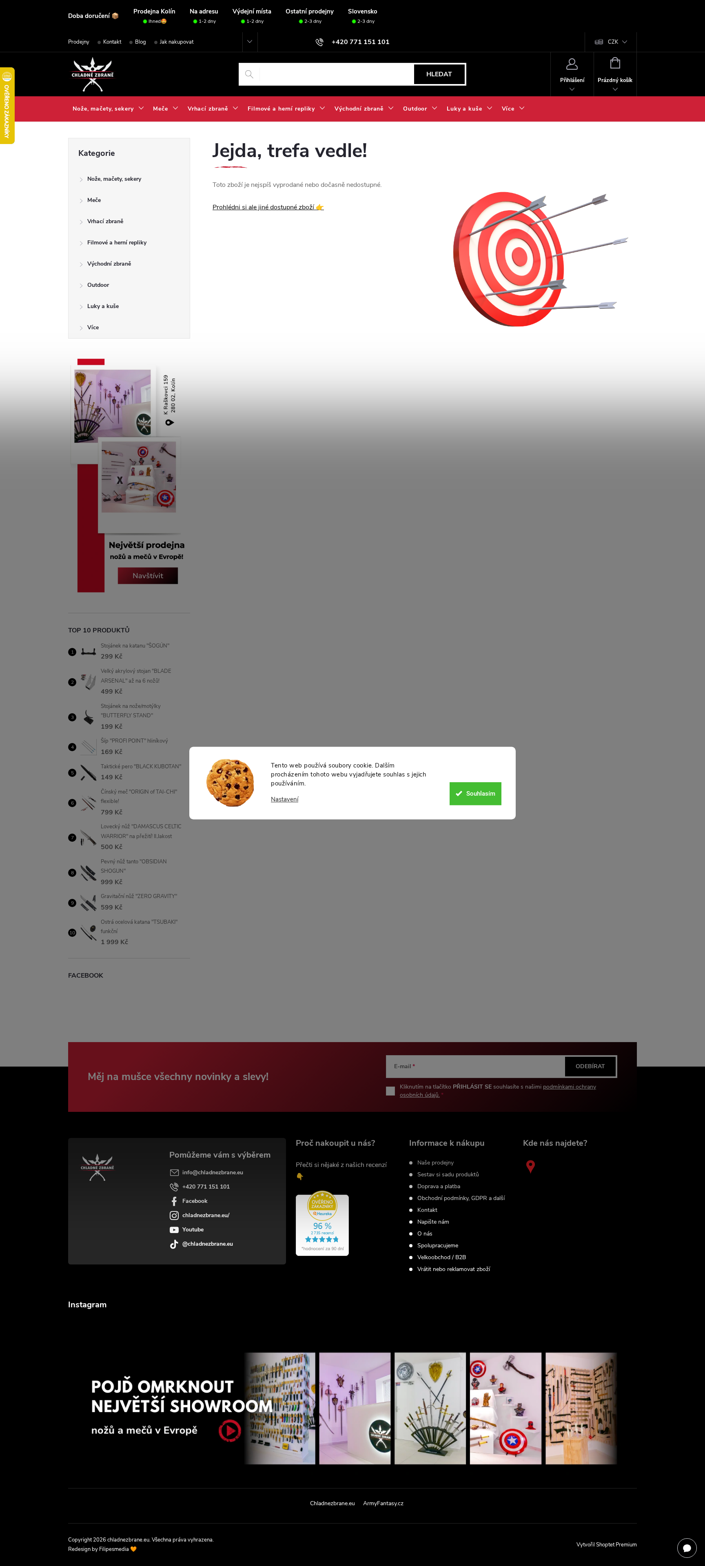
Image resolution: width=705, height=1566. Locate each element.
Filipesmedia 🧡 (118, 1549)
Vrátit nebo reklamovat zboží (453, 1269)
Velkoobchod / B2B (441, 1257)
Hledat (439, 74)
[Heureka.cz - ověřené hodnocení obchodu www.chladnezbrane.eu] (322, 1223)
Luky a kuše (103, 306)
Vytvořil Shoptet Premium (606, 1544)
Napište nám (433, 1222)
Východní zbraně (109, 264)
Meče (94, 200)
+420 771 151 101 (206, 1187)
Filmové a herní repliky (116, 242)
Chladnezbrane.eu (332, 1503)
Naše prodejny (435, 1163)
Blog (140, 42)
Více (93, 327)
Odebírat (590, 1066)
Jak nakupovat (176, 42)
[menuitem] (108, 109)
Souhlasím (480, 793)
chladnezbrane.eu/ (205, 1215)
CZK (613, 42)
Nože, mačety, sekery (114, 179)
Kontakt (112, 42)
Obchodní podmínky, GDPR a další (461, 1198)
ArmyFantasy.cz (383, 1503)
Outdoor (98, 285)
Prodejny (78, 42)
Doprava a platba (438, 1186)
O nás (424, 1234)
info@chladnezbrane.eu (212, 1172)
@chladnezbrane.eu (207, 1244)
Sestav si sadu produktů (448, 1174)
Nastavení (284, 799)
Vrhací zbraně (105, 221)
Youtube (193, 1229)
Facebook (195, 1201)
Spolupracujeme (437, 1245)
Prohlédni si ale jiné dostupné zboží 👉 (268, 207)
